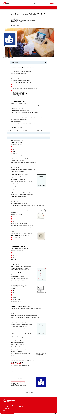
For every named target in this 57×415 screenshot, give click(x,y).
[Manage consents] (55, 413)
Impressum (36, 413)
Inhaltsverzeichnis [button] (14, 62)
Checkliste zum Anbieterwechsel (17, 363)
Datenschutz (30, 413)
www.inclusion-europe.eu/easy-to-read (18, 381)
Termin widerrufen (50, 413)
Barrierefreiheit (42, 413)
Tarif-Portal (25, 106)
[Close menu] (12, 405)
